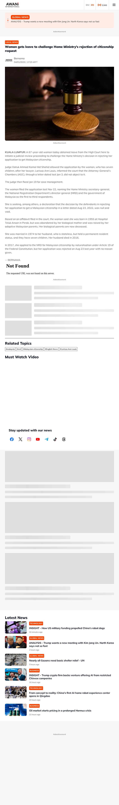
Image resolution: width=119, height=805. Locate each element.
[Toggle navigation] (114, 5)
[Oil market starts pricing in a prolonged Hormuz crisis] (16, 710)
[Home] (12, 5)
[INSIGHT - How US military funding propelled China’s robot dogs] (16, 627)
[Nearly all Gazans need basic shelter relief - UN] (16, 660)
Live (104, 5)
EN (92, 5)
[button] (7, 18)
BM (87, 5)
